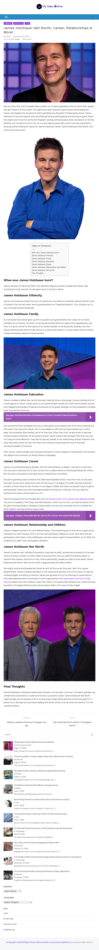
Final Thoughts (38, 273)
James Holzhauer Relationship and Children (49, 267)
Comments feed (10, 924)
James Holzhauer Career (41, 264)
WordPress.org (9, 930)
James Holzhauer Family (41, 258)
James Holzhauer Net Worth (43, 270)
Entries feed (8, 919)
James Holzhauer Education (43, 261)
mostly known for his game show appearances (70, 499)
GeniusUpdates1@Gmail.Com (81, 942)
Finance (8, 23)
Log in (6, 913)
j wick (8, 36)
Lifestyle (18, 23)
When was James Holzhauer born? (45, 253)
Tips (27, 23)
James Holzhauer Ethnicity (42, 255)
